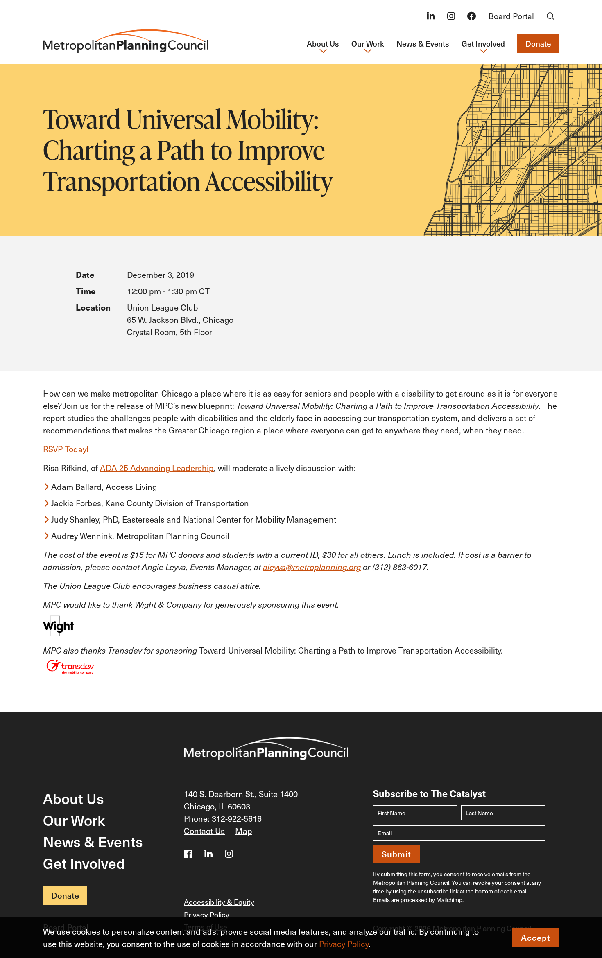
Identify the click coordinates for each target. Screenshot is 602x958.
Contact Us (204, 831)
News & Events (422, 43)
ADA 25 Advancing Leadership (157, 468)
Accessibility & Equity (219, 901)
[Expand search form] (551, 17)
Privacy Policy (344, 944)
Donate (538, 43)
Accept (535, 937)
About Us (73, 798)
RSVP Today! (66, 449)
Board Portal (511, 16)
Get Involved (84, 863)
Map (243, 831)
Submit (396, 854)
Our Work (74, 820)
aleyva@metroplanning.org (312, 567)
